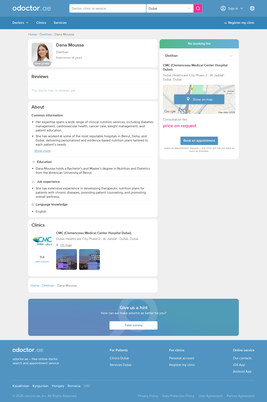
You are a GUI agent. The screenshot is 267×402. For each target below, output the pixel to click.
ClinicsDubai (119, 358)
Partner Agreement (240, 396)
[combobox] (108, 8)
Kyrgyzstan (41, 386)
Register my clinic (241, 23)
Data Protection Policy (178, 396)
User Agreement (211, 396)
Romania (74, 386)
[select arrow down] (189, 8)
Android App (242, 371)
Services (60, 23)
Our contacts (242, 358)
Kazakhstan (21, 386)
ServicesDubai (120, 365)
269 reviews (42, 261)
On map (66, 245)
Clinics (41, 23)
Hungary (58, 386)
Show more (42, 150)
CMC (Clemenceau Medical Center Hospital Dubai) (93, 233)
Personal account (181, 358)
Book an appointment (199, 140)
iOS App (239, 365)
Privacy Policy (148, 396)
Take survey (134, 325)
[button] (42, 53)
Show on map (203, 99)
